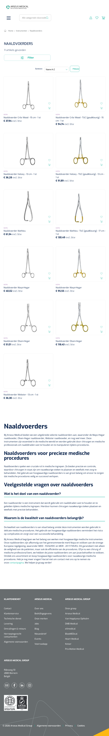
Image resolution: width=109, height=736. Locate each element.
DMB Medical (71, 623)
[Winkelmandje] (101, 17)
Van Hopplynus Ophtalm (77, 618)
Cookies (81, 725)
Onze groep (70, 608)
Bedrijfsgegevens (43, 613)
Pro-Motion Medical (74, 649)
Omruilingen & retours (15, 628)
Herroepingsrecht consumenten (12, 635)
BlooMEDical (71, 633)
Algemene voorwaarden (16, 641)
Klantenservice (11, 613)
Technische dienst (12, 618)
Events (38, 638)
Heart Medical (72, 638)
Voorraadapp (41, 644)
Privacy (69, 725)
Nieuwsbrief (40, 633)
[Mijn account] (89, 17)
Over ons (39, 608)
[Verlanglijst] (95, 17)
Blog (37, 628)
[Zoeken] (47, 18)
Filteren (76, 69)
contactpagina (16, 562)
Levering (8, 623)
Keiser (68, 644)
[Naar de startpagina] (8, 7)
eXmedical (70, 628)
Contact (7, 608)
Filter (30, 57)
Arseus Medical (72, 613)
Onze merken (41, 618)
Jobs (37, 623)
